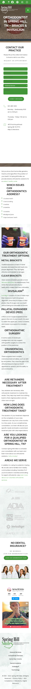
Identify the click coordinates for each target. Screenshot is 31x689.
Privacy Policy (17, 678)
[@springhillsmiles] (9, 590)
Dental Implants (15, 663)
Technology (16, 670)
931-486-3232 (12, 106)
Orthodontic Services (15, 656)
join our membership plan (16, 558)
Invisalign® (5, 296)
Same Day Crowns (15, 659)
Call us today (12, 456)
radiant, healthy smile (10, 181)
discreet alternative (8, 282)
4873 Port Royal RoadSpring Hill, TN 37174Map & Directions (15, 127)
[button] (28, 10)
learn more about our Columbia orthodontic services (15, 477)
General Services (15, 652)
